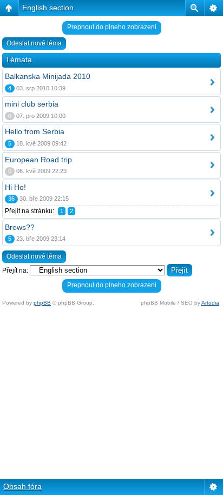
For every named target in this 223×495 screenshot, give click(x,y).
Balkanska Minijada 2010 (47, 76)
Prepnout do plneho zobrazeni (111, 27)
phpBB (42, 303)
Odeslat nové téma (34, 43)
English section (48, 7)
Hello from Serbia (34, 131)
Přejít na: (15, 270)
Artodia (210, 303)
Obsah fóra (22, 486)
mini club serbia (31, 104)
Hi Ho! (15, 187)
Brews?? (20, 227)
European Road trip (38, 159)
